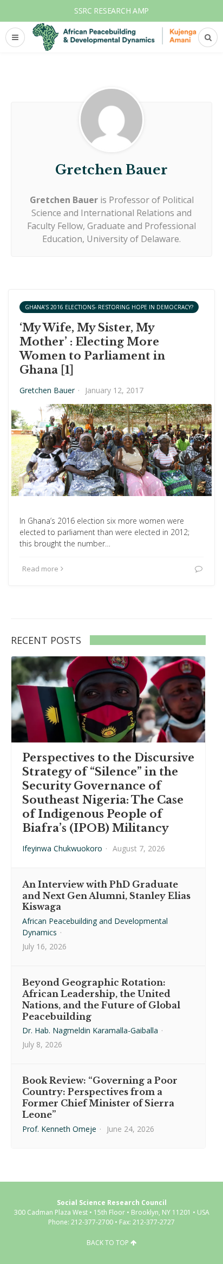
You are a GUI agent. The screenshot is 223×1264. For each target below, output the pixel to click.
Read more (40, 569)
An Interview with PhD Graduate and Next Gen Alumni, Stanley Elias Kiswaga (106, 896)
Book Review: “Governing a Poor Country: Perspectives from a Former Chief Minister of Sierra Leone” (100, 1097)
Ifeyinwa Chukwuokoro (62, 848)
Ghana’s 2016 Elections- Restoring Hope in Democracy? (109, 307)
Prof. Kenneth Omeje (59, 1129)
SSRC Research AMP (111, 10)
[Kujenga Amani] (114, 37)
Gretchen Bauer (47, 390)
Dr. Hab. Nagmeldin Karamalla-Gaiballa (90, 1030)
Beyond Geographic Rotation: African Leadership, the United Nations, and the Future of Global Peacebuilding (101, 999)
